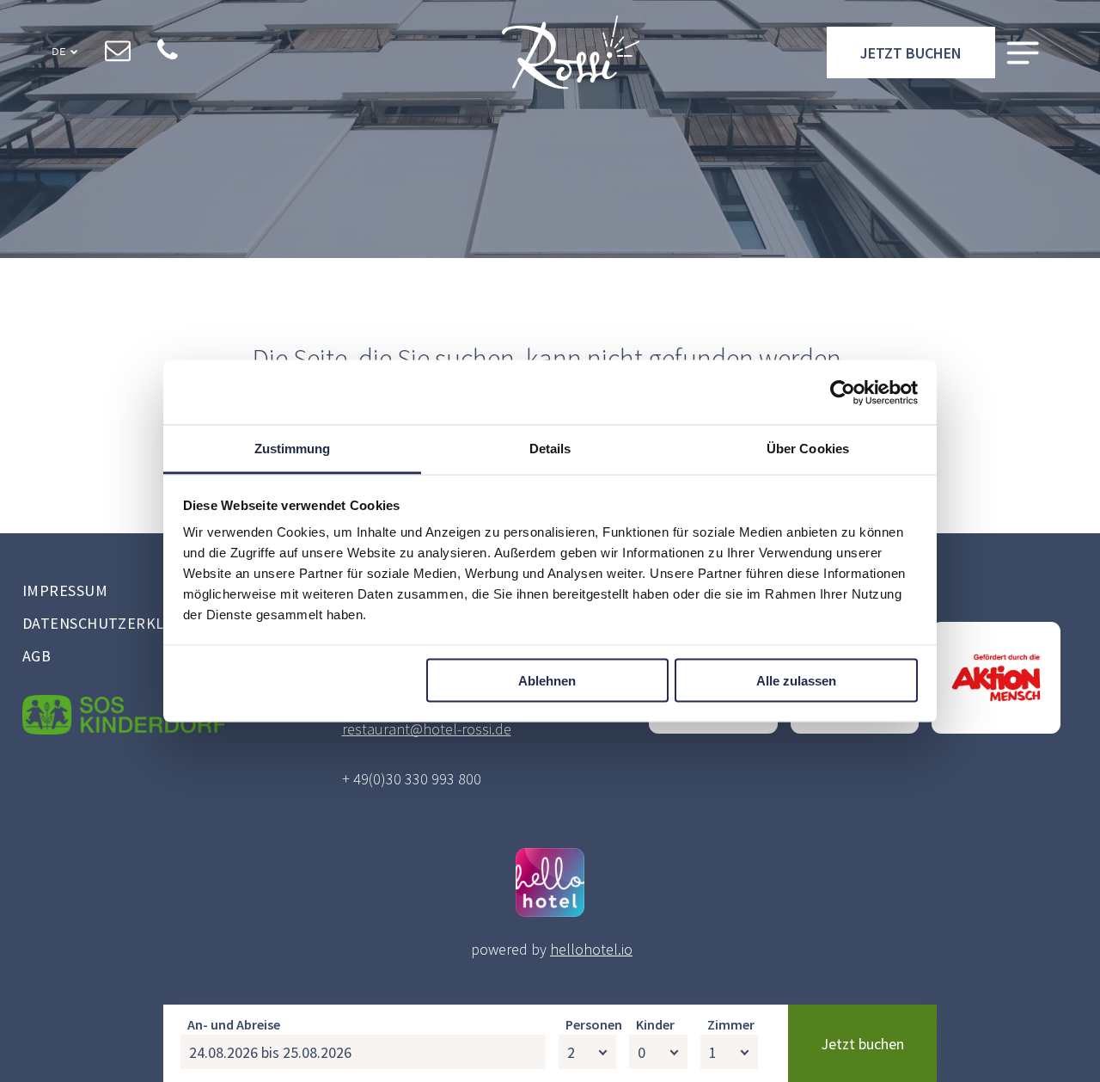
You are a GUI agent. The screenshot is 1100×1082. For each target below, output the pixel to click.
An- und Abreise (233, 1024)
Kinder (655, 1024)
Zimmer (731, 1024)
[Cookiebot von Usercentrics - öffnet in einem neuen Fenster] (842, 392)
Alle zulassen (796, 680)
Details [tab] (550, 448)
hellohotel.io (591, 949)
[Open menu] (1023, 53)
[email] (117, 52)
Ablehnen (547, 680)
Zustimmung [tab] (292, 448)
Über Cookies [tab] (808, 448)
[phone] (167, 52)
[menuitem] (155, 592)
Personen (593, 1024)
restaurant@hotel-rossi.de (426, 729)
